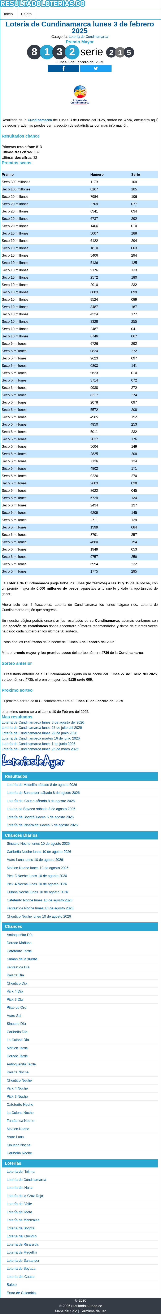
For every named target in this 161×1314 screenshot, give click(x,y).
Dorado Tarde (17, 1056)
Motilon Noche (18, 1129)
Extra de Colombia (21, 1293)
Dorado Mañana (19, 943)
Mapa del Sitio (66, 1311)
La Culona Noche (20, 1113)
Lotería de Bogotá (20, 1228)
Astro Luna (15, 1137)
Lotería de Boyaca (21, 1269)
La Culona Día (18, 1040)
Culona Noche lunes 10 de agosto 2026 (37, 892)
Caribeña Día (17, 1032)
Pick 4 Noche (17, 1088)
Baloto (26, 14)
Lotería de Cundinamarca (88, 37)
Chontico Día (17, 983)
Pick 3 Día (15, 1000)
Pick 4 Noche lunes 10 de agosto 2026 (37, 884)
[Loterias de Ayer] (33, 768)
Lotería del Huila (19, 1188)
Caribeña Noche (19, 1153)
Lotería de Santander (23, 1261)
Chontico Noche (19, 1080)
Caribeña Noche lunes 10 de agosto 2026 (39, 852)
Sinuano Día (16, 1024)
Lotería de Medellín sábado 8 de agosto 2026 (42, 785)
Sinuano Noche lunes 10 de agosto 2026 (38, 844)
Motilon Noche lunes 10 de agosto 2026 (37, 868)
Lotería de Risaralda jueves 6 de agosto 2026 (42, 825)
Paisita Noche (18, 1072)
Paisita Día (15, 975)
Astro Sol (14, 1016)
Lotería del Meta (19, 1212)
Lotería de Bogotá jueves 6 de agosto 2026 (40, 817)
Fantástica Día (18, 967)
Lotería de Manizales (23, 1220)
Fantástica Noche (20, 1121)
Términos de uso (93, 1311)
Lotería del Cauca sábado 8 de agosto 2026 (41, 801)
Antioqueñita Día (19, 935)
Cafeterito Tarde (19, 951)
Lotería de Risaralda (22, 1244)
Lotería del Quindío (21, 1236)
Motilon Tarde (17, 1048)
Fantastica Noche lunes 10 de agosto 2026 (40, 908)
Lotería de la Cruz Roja (25, 1196)
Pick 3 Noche (17, 1097)
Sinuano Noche (18, 1145)
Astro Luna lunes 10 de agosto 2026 (35, 860)
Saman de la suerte (22, 959)
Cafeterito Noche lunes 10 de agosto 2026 (39, 900)
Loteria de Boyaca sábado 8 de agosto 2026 (41, 809)
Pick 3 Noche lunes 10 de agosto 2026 (37, 876)
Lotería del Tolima (20, 1172)
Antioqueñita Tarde (21, 1064)
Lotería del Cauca (20, 1277)
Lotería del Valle (19, 1204)
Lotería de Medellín (22, 1252)
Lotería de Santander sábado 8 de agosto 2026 (43, 793)
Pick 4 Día (15, 991)
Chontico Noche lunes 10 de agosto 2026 (39, 916)
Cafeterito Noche (20, 1105)
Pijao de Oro (16, 1008)
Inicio (8, 14)
